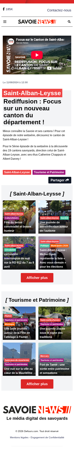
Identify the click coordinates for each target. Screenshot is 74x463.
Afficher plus (37, 278)
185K (9, 9)
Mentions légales (19, 437)
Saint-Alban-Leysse (17, 172)
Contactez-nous (59, 10)
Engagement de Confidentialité (47, 437)
